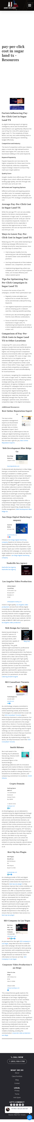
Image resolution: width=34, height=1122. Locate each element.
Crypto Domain (17, 783)
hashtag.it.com (11, 806)
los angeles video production (11, 622)
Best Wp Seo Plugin (17, 852)
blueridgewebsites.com (13, 466)
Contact (17, 1083)
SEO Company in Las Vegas (17, 920)
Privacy (17, 1091)
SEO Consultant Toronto (17, 682)
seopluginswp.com (12, 872)
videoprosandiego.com (13, 988)
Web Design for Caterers (17, 628)
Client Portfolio (17, 1076)
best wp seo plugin (15, 884)
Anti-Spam (17, 1097)
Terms (17, 1094)
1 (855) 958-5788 (17, 1061)
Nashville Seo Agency (17, 563)
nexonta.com (10, 701)
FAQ (28, 641)
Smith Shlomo (17, 747)
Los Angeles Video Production (17, 581)
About (17, 1073)
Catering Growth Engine (10, 676)
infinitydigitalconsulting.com (14, 601)
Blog (25, 641)
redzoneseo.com (11, 936)
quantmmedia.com (12, 535)
